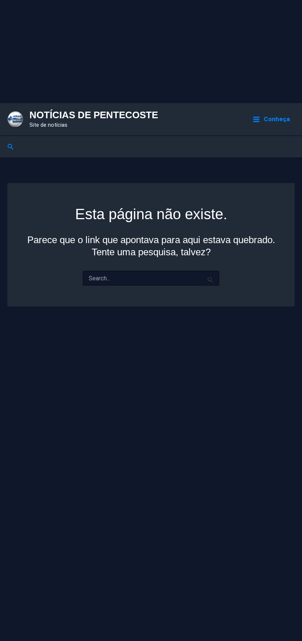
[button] (10, 146)
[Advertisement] (151, 51)
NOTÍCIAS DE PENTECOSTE (93, 114)
